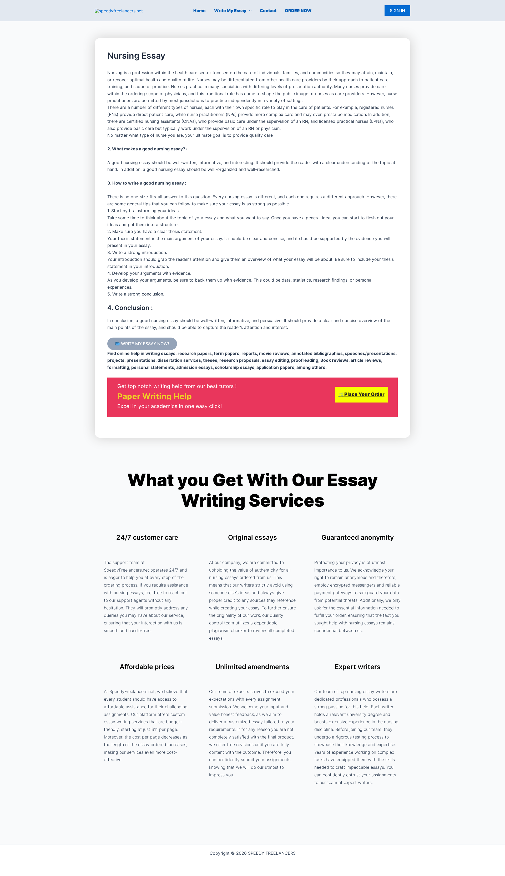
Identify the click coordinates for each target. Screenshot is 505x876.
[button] (249, 10)
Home (199, 10)
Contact (268, 10)
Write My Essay (230, 10)
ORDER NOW (298, 10)
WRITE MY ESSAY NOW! (144, 344)
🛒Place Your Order (362, 394)
